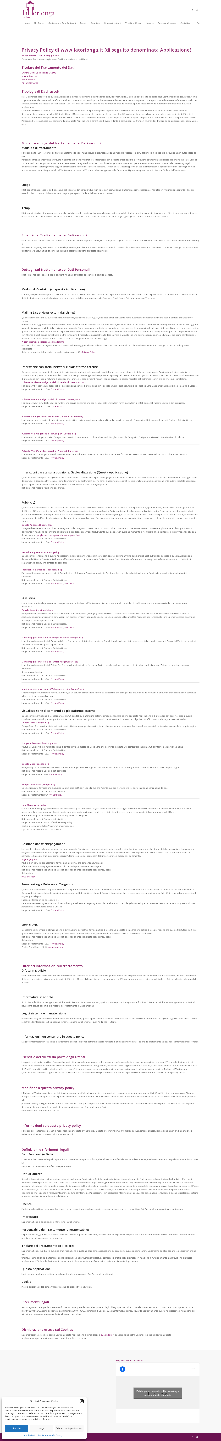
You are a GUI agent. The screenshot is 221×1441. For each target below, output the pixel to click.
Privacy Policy (88, 352)
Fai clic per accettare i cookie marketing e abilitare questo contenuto (157, 1393)
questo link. (106, 1334)
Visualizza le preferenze (69, 1428)
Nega (41, 1428)
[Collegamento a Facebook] (192, 9)
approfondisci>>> (57, 947)
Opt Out (70, 583)
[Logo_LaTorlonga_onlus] (39, 9)
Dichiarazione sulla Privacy (50, 1435)
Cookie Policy (30, 1435)
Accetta (16, 1428)
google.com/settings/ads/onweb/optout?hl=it (58, 535)
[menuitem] (27, 23)
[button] (81, 1401)
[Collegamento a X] (197, 9)
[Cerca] (197, 23)
